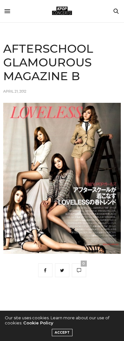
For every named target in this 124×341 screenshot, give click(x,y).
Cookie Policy (38, 322)
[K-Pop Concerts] (62, 11)
